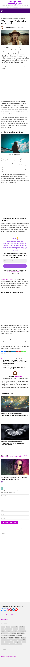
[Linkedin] (13, 351)
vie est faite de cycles (7, 279)
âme (24, 642)
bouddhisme (9, 629)
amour (8, 626)
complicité (22, 629)
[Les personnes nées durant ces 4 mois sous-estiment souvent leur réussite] (15, 467)
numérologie (4, 635)
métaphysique (21, 633)
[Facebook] (3, 351)
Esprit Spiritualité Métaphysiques (14, 3)
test (3, 642)
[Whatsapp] (23, 351)
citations (16, 629)
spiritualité (15, 639)
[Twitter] (5, 609)
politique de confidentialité (12, 271)
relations (11, 637)
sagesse (3, 353)
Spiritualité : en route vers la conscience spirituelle (11, 413)
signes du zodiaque (6, 639)
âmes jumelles (5, 644)
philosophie (12, 635)
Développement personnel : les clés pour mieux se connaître (14, 456)
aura (3, 629)
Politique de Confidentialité (7, 614)
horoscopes (13, 633)
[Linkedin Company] (13, 609)
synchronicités (23, 639)
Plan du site (3, 661)
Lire (3, 420)
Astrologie (22, 626)
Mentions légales (4, 619)
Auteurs (2, 652)
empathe (9, 631)
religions (17, 637)
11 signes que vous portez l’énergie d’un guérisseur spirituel (13, 444)
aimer (3, 626)
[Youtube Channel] (16, 609)
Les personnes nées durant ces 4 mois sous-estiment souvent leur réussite (14, 478)
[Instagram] (8, 609)
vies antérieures (9, 642)
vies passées (18, 642)
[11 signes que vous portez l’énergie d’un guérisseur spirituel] (15, 432)
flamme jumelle (23, 631)
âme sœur (13, 644)
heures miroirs (5, 633)
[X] (8, 351)
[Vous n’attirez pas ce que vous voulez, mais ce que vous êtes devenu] (15, 404)
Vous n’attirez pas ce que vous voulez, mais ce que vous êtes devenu (14, 416)
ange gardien (15, 626)
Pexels (14, 154)
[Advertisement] (15, 551)
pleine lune (19, 635)
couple (3, 631)
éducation (20, 644)
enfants (15, 631)
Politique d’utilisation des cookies (8, 656)
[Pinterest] (18, 351)
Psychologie (4, 637)
